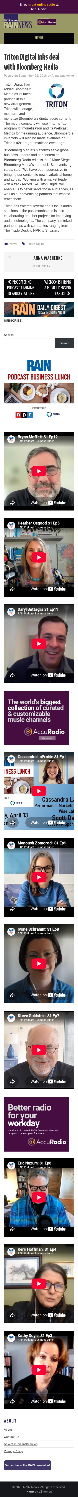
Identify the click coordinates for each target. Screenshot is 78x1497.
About (8, 1429)
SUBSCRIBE (12, 320)
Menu (39, 38)
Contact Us (11, 1436)
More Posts (41, 266)
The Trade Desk (16, 230)
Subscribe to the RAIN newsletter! (27, 1465)
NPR (37, 230)
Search (9, 334)
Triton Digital (35, 243)
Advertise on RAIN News (20, 1444)
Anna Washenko (63, 75)
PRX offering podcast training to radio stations (20, 288)
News (13, 243)
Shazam (51, 230)
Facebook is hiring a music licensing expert (57, 288)
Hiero (30, 1491)
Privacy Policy (13, 1451)
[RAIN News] (39, 20)
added (9, 89)
